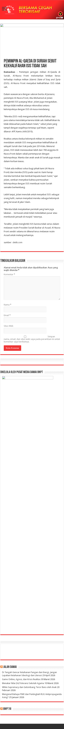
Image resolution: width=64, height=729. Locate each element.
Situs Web (8, 326)
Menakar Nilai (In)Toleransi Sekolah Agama (23, 683)
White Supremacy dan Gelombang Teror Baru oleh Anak (29, 687)
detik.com (17, 242)
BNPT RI (7, 709)
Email (7, 315)
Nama (7, 304)
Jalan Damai (10, 667)
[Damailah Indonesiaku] (32, 10)
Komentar (9, 274)
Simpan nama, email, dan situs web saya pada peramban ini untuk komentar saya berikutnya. (32, 339)
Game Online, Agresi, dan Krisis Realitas (21, 679)
